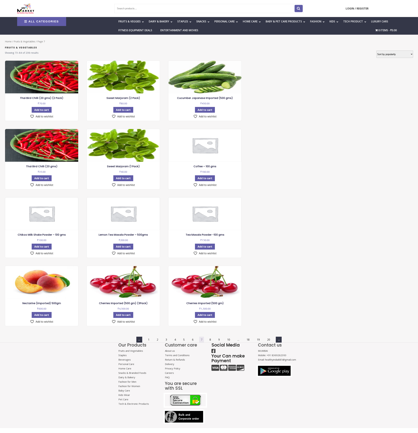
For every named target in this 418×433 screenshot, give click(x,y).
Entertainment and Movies (179, 30)
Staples (182, 21)
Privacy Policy (172, 368)
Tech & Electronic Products (133, 403)
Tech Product (353, 21)
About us (170, 350)
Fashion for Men (127, 381)
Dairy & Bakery (159, 21)
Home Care (124, 368)
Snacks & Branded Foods (132, 372)
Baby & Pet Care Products (284, 21)
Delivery (169, 364)
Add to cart (41, 110)
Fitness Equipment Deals (135, 30)
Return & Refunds (175, 359)
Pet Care (123, 399)
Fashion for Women (129, 386)
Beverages (124, 359)
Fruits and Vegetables (130, 350)
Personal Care (224, 21)
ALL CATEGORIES (43, 21)
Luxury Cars (379, 21)
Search (299, 8)
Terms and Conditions (177, 355)
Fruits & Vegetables (24, 41)
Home (8, 41)
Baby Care (124, 390)
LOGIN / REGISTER (357, 8)
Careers (169, 372)
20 (268, 339)
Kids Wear (124, 395)
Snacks (201, 21)
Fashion (315, 21)
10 (228, 339)
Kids (332, 21)
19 (258, 339)
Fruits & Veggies (129, 21)
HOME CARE (250, 21)
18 (248, 339)
